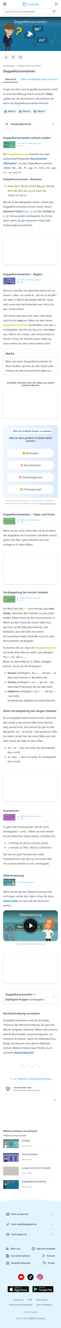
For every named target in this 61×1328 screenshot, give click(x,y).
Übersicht (10, 79)
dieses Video (11, 901)
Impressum (19, 1299)
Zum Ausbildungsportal (24, 1224)
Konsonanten (38, 158)
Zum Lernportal (19, 1214)
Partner (51, 1255)
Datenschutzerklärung (47, 503)
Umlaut (47, 211)
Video (49, 94)
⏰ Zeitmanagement (30, 477)
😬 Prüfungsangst (30, 489)
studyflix (33, 4)
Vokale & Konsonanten (29, 65)
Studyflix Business (21, 1262)
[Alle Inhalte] (4, 4)
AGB (30, 1299)
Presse (51, 1262)
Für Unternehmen (20, 1255)
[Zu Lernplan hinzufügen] (6, 57)
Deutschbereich (23, 1052)
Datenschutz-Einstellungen (20, 1304)
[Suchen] (54, 11)
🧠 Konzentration (30, 465)
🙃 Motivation (30, 453)
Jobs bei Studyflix (46, 1248)
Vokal (18, 211)
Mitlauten (10, 163)
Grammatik (9, 65)
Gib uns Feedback (44, 1304)
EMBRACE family (36, 1318)
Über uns (15, 1248)
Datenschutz (41, 1299)
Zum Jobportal (19, 1234)
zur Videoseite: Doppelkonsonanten (32, 1078)
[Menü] (56, 4)
